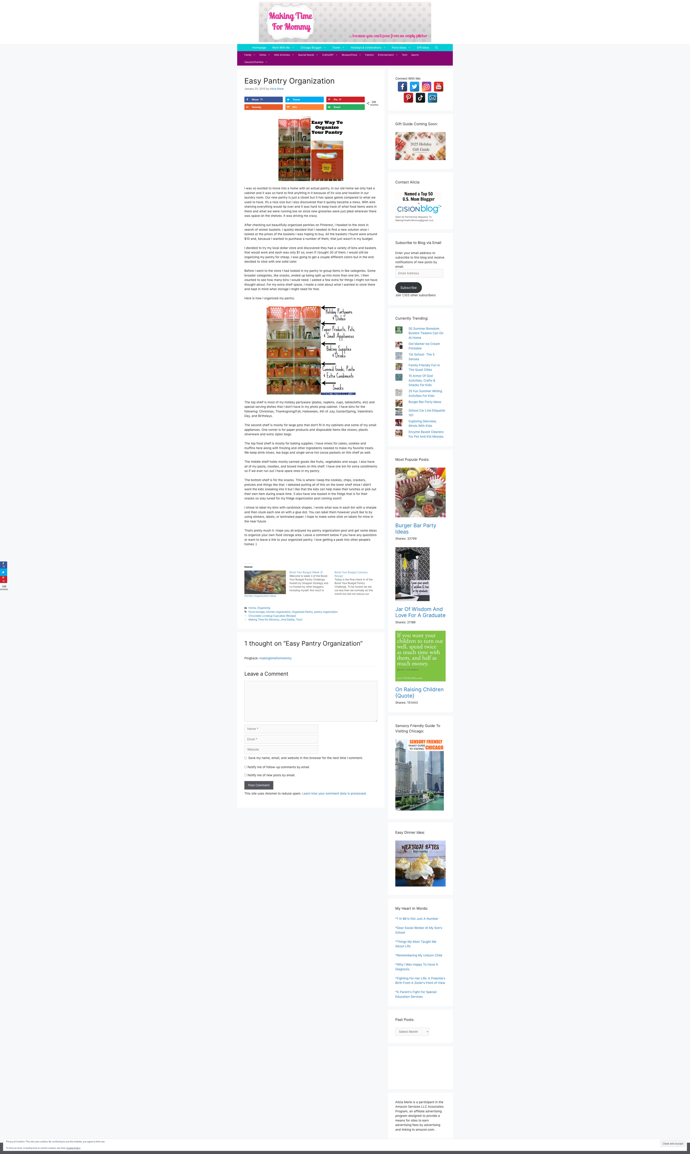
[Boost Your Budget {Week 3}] (312, 581)
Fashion (369, 54)
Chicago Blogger (311, 47)
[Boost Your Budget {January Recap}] (357, 583)
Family (247, 54)
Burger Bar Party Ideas (425, 402)
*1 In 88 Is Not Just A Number (416, 918)
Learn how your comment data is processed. (334, 793)
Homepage (259, 47)
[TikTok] (420, 98)
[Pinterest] (408, 98)
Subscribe (408, 287)
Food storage (257, 611)
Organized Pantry (302, 611)
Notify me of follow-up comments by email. (279, 767)
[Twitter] (415, 87)
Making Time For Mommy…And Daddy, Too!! (275, 619)
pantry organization (326, 611)
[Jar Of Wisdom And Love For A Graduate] (420, 575)
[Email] (432, 98)
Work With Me (281, 47)
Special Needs (306, 54)
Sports (415, 54)
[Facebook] (402, 87)
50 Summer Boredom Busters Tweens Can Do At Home (426, 333)
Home (262, 54)
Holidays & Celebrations (366, 47)
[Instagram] (427, 87)
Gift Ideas (423, 47)
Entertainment (386, 54)
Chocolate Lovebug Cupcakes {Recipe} (272, 615)
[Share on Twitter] (3, 572)
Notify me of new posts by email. (271, 775)
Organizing (263, 607)
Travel (336, 47)
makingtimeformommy (275, 658)
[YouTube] (439, 87)
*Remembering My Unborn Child (418, 955)
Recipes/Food (349, 54)
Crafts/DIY (328, 54)
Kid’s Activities (282, 54)
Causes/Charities (253, 62)
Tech (404, 54)
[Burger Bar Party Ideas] (420, 493)
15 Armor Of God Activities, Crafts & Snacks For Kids (422, 380)
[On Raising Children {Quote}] (420, 657)
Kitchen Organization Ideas (260, 595)
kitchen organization (278, 611)
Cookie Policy (73, 1148)
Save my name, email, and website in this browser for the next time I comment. (305, 758)
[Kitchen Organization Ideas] (265, 582)
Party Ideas (399, 47)
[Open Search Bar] (436, 47)
